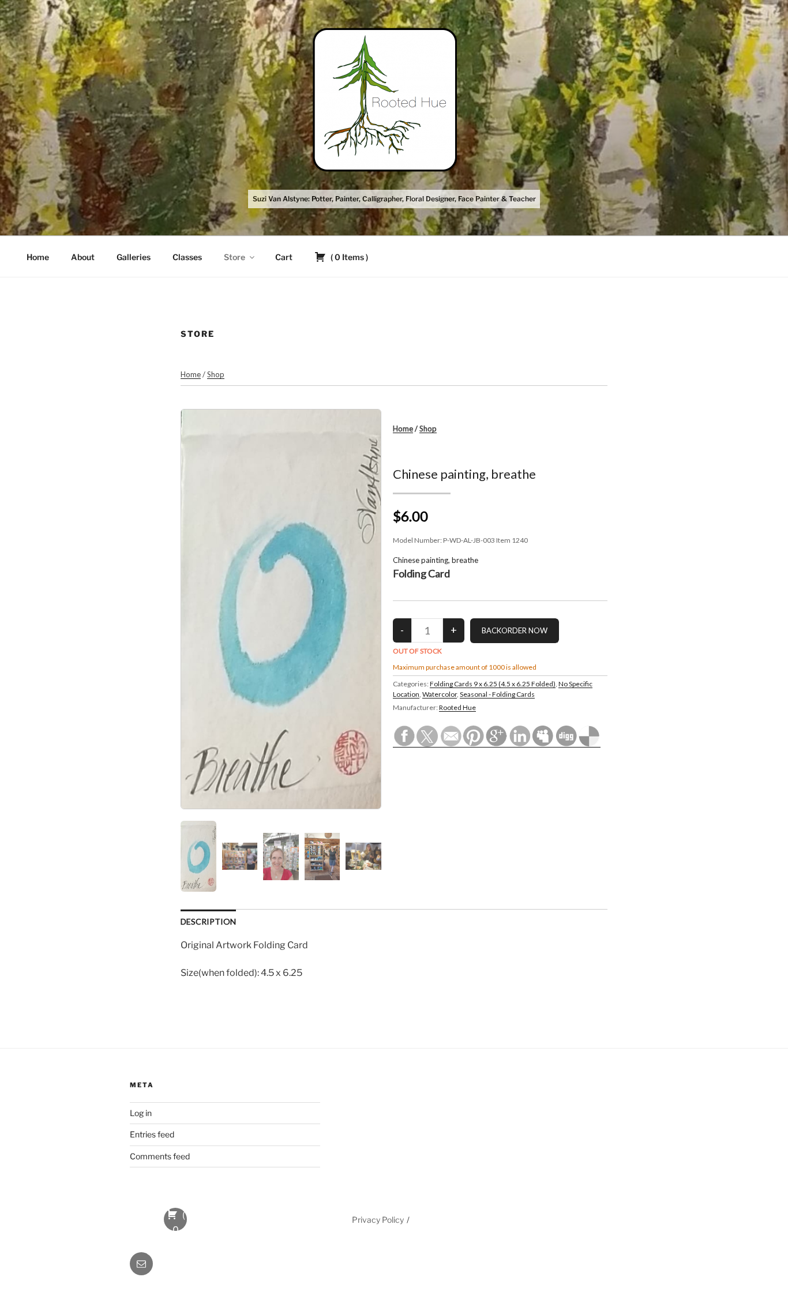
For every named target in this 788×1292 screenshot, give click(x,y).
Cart (283, 257)
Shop (215, 374)
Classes (187, 257)
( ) (348, 257)
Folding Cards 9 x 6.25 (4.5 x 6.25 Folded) (493, 683)
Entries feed (152, 1134)
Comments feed (160, 1156)
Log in (141, 1113)
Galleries (134, 257)
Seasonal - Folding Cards (497, 694)
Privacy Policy (378, 1220)
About (83, 257)
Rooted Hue (457, 707)
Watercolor (439, 694)
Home (38, 257)
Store (234, 257)
